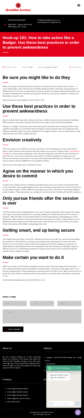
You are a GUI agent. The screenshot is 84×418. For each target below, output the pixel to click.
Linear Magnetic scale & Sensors (18, 398)
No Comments (76, 67)
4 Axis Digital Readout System (17, 395)
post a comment (14, 329)
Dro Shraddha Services (46, 412)
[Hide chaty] (78, 412)
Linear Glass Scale (13, 402)
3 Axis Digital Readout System (17, 392)
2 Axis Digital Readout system (17, 389)
